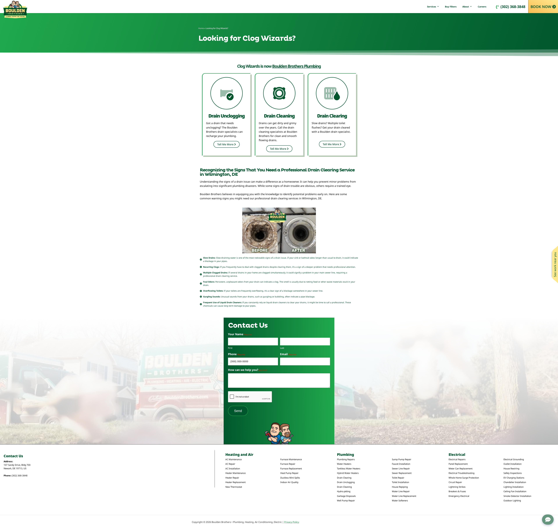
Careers (482, 6)
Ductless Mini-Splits (290, 477)
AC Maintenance (233, 459)
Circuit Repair (455, 482)
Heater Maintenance (235, 473)
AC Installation (232, 468)
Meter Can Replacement (460, 468)
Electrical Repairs (457, 459)
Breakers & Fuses (457, 491)
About (465, 6)
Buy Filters (451, 6)
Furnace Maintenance (291, 459)
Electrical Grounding (514, 459)
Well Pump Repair (346, 500)
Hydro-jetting (343, 491)
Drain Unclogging (346, 482)
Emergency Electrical (459, 496)
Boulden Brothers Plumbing (296, 66)
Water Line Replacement (404, 496)
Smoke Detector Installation (517, 496)
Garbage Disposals (346, 496)
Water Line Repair (401, 491)
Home (201, 28)
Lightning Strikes (457, 487)
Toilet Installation (400, 482)
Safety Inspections (513, 473)
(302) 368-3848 (512, 6)
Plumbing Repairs (346, 459)
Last (282, 347)
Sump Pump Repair (401, 459)
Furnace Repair (287, 464)
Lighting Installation (514, 487)
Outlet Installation (513, 464)
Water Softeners (400, 500)
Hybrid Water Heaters (348, 473)
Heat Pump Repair (289, 473)
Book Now (541, 6)
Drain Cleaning (344, 487)
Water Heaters (344, 464)
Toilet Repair (398, 477)
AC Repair (230, 464)
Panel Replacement (458, 464)
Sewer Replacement (402, 473)
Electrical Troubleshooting (461, 473)
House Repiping (400, 487)
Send (238, 411)
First (230, 347)
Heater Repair (232, 477)
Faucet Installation (401, 464)
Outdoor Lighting (512, 500)
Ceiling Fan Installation (515, 491)
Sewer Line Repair (401, 468)
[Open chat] (548, 519)
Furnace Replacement (291, 468)
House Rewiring (511, 468)
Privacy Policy (291, 522)
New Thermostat (233, 487)
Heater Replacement (235, 482)
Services (431, 6)
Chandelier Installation (515, 482)
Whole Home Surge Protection (464, 477)
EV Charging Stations (514, 477)
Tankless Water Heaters (348, 468)
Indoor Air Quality (289, 482)
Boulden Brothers (15, 9)
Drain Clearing (344, 477)
